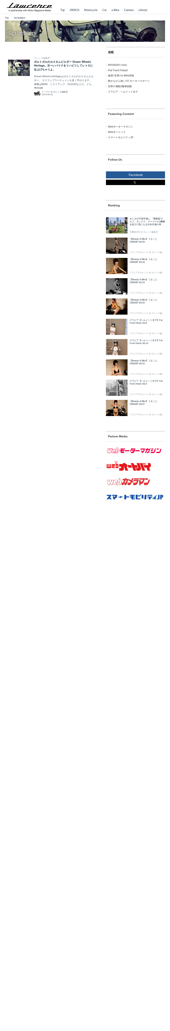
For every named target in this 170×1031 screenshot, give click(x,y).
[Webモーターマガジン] (135, 456)
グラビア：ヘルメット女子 (123, 91)
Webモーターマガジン (120, 126)
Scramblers (22, 33)
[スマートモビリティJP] (135, 502)
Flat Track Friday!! (118, 70)
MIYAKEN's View (117, 65)
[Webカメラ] (135, 487)
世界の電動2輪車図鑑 (120, 86)
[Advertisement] (135, 545)
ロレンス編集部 (42, 58)
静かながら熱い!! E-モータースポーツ (129, 81)
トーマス (46, 92)
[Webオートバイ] (135, 471)
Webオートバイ (117, 132)
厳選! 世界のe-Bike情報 (121, 75)
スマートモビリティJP (120, 137)
